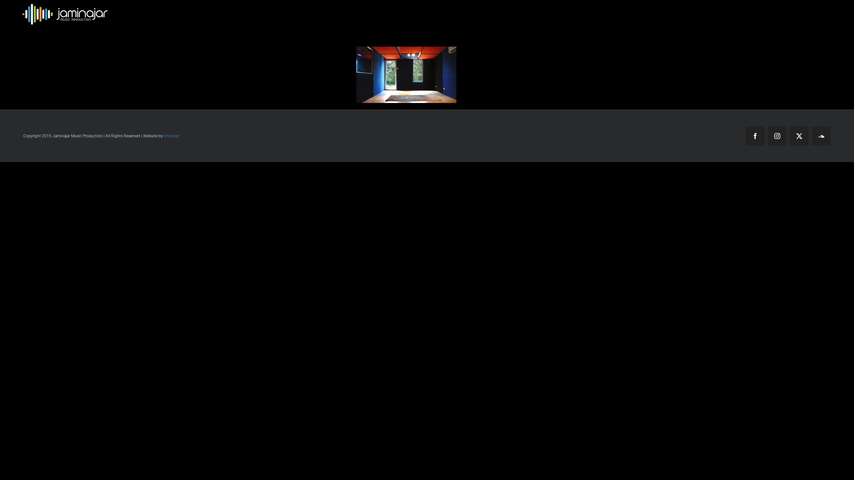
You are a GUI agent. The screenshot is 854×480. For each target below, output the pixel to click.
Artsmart (171, 136)
